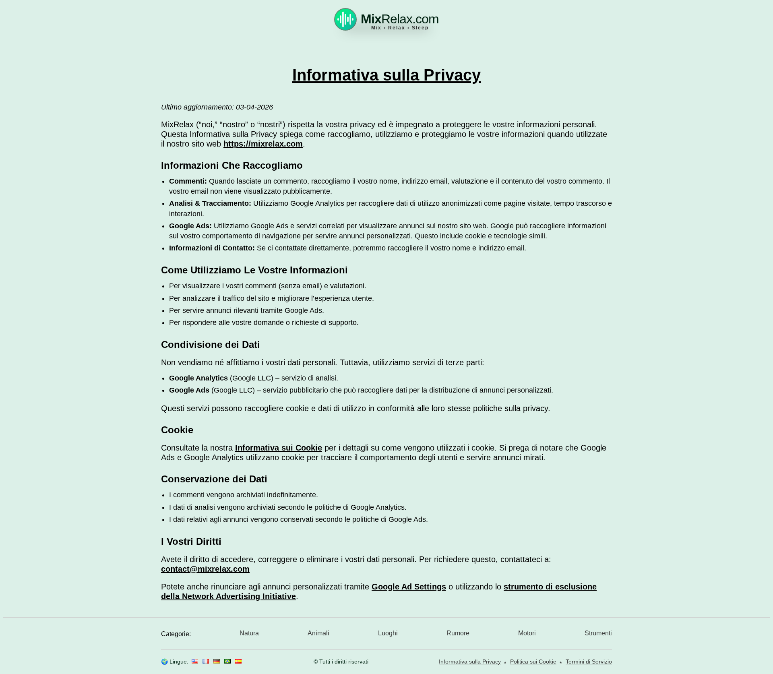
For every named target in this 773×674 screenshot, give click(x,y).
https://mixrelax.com (263, 143)
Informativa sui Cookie (278, 447)
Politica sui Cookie (533, 661)
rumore (457, 633)
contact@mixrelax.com (205, 568)
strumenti (598, 633)
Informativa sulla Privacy (470, 661)
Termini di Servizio (589, 661)
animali (318, 633)
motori (527, 633)
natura (249, 633)
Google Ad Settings (409, 586)
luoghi (388, 633)
